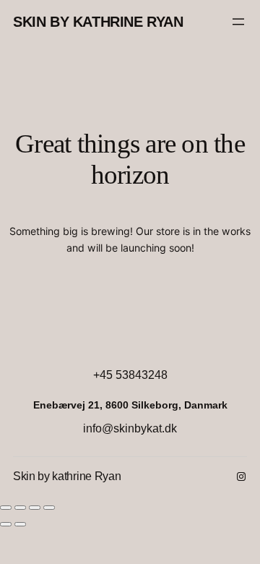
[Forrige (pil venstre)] (6, 524)
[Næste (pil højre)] (20, 524)
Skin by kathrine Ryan (98, 22)
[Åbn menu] (238, 21)
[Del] (34, 507)
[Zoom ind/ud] (6, 507)
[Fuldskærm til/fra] (20, 507)
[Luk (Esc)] (49, 507)
